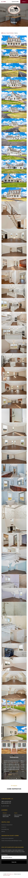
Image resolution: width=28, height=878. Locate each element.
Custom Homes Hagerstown (7, 838)
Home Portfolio (10, 33)
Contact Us (3, 827)
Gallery (16, 33)
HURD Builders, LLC (14, 9)
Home (4, 33)
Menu (4, 1)
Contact (24, 1)
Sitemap (3, 831)
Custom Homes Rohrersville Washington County (11, 840)
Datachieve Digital (6, 875)
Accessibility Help (5, 829)
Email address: (4, 854)
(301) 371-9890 (16, 1)
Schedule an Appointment (6, 824)
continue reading (20, 771)
